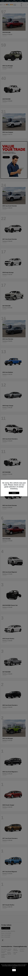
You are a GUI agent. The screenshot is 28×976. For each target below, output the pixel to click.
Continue (14, 492)
